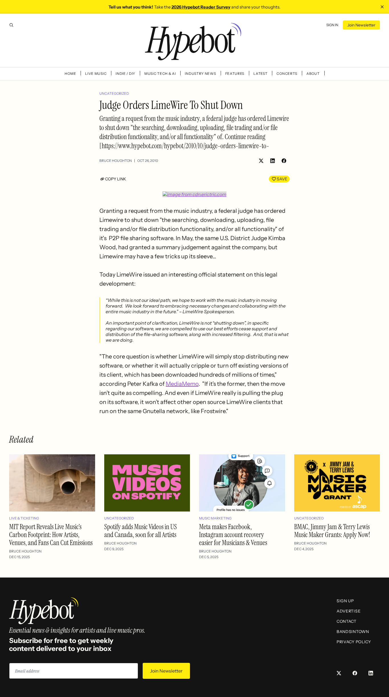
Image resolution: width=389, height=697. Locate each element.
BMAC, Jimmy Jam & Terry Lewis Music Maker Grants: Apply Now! (332, 530)
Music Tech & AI (160, 73)
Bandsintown (353, 631)
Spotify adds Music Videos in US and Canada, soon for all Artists (140, 530)
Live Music (96, 73)
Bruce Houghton (115, 160)
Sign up (345, 600)
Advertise (349, 611)
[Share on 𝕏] (261, 160)
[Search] (11, 25)
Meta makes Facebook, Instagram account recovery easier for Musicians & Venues (233, 534)
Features (235, 73)
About (313, 73)
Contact (347, 621)
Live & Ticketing (24, 518)
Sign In (332, 25)
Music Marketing (215, 518)
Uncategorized (114, 93)
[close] (382, 6)
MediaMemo (182, 383)
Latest (260, 73)
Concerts (287, 73)
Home (70, 73)
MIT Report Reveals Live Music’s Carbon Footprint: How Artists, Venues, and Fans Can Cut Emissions (51, 534)
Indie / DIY (125, 73)
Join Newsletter (361, 25)
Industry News (200, 73)
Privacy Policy (354, 641)
